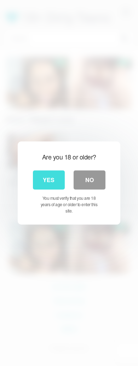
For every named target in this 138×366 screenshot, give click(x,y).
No (89, 180)
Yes (48, 180)
